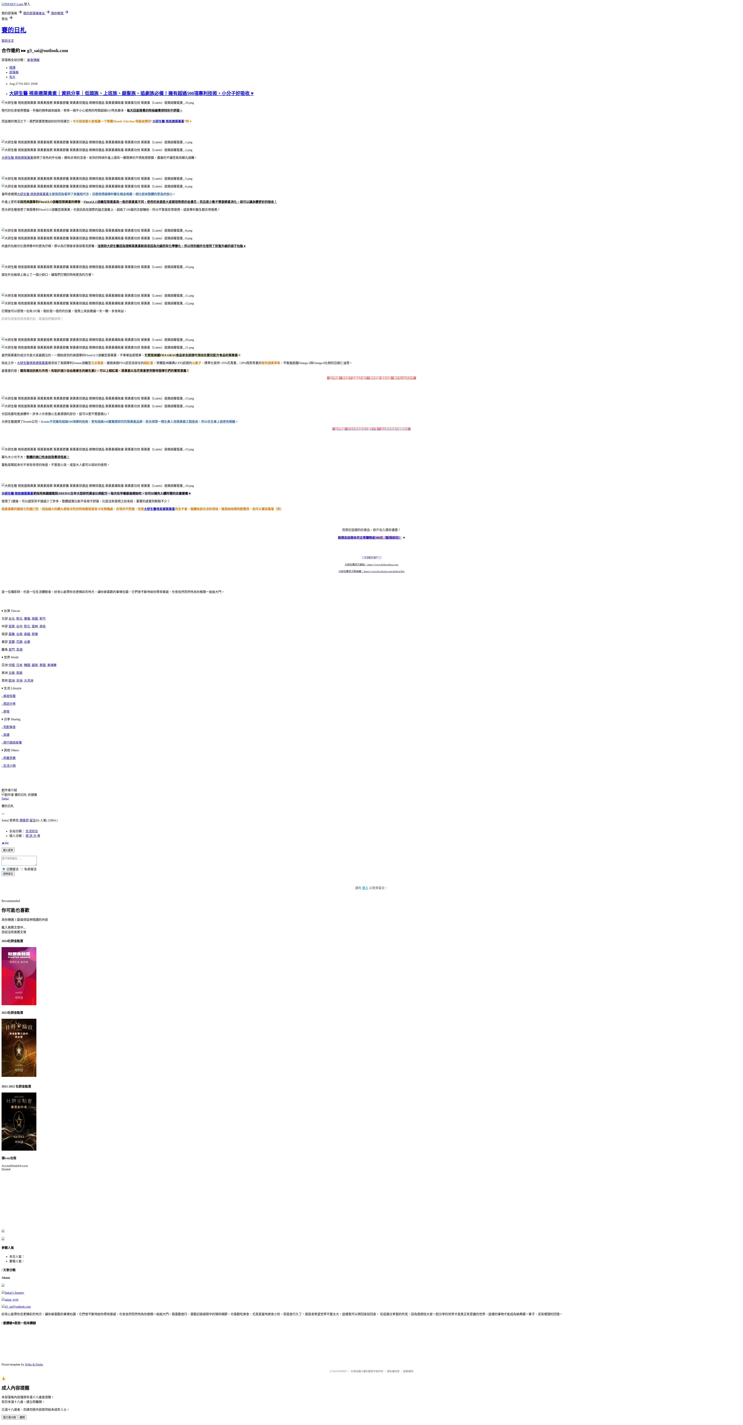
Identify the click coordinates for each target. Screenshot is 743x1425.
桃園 (35, 618)
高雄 (27, 634)
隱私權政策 (393, 1371)
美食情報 (33, 60)
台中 (19, 626)
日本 (19, 665)
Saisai (5, 798)
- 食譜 (5, 734)
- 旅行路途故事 (12, 742)
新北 (19, 618)
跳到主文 (8, 40)
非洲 (19, 680)
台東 (27, 641)
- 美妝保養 (9, 696)
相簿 (12, 67)
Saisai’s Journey (14, 1292)
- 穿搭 (5, 711)
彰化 (27, 626)
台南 (19, 634)
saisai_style (11, 1299)
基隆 (27, 618)
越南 (35, 665)
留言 (33, 820)
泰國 (42, 665)
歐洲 (12, 680)
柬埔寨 (51, 665)
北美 (12, 672)
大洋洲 (28, 680)
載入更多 (8, 850)
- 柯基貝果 (9, 758)
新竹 (42, 618)
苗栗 (12, 626)
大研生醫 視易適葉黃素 (168, 121)
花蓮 (19, 641)
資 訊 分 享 (33, 835)
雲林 (35, 626)
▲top (5, 842)
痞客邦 (24, 820)
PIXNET (342, 1371)
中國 (12, 665)
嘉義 (12, 634)
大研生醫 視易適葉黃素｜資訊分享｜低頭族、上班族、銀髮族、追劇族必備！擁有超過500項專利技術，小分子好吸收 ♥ (131, 93)
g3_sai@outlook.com (18, 1306)
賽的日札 (14, 30)
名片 (12, 77)
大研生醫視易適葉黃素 (32, 363)
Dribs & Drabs (34, 1364)
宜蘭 (12, 641)
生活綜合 (32, 831)
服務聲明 (408, 1371)
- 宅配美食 (9, 727)
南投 (42, 626)
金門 (12, 649)
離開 (22, 1417)
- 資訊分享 (9, 703)
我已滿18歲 (9, 1417)
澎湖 (19, 649)
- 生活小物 (9, 765)
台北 (12, 618)
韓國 (27, 665)
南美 (19, 672)
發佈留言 (8, 873)
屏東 (35, 634)
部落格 (14, 72)
